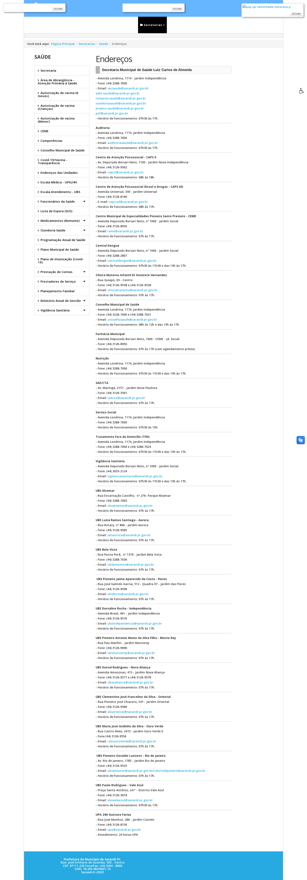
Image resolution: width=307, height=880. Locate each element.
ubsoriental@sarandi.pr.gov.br (130, 712)
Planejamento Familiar (58, 291)
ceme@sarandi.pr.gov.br (125, 231)
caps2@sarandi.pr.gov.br (126, 172)
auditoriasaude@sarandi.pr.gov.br (133, 143)
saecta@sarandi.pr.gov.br (126, 398)
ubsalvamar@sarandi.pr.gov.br (130, 506)
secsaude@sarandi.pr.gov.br (128, 88)
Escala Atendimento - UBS (60, 192)
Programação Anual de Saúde (63, 240)
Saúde (103, 44)
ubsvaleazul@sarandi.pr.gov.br (130, 800)
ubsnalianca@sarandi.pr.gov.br (130, 682)
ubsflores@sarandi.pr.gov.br (128, 594)
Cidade (178, 25)
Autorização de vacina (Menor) (56, 119)
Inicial (85, 25)
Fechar (58, 8)
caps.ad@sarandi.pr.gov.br (128, 202)
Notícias (105, 25)
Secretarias (152, 25)
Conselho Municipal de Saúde (63, 150)
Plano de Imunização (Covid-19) (61, 260)
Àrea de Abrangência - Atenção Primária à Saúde (57, 81)
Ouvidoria (202, 25)
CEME (44, 131)
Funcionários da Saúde (58, 201)
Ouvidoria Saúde (53, 230)
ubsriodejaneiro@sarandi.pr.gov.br (180, 771)
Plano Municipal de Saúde (60, 249)
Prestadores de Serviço (58, 281)
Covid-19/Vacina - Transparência (52, 161)
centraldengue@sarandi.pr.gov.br (132, 261)
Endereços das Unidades (59, 172)
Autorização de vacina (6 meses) (58, 94)
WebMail (225, 25)
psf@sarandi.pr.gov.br (112, 113)
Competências (51, 140)
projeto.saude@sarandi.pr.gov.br (120, 108)
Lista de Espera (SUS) (56, 211)
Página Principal (63, 44)
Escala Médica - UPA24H (59, 182)
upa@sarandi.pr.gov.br (124, 830)
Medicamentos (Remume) (60, 220)
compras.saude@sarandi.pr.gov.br (121, 98)
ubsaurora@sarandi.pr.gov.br (129, 535)
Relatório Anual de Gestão (61, 300)
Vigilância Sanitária (55, 310)
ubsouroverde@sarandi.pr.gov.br (132, 741)
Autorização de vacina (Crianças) (56, 107)
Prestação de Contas (56, 272)
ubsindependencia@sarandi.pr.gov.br (135, 623)
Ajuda (258, 25)
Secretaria (48, 70)
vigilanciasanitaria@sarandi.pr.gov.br (135, 476)
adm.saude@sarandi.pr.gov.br (118, 93)
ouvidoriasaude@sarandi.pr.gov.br (121, 103)
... (241, 25)
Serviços (126, 25)
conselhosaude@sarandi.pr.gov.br (132, 319)
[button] (303, 92)
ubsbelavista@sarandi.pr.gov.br (131, 564)
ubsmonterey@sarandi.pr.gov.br (131, 653)
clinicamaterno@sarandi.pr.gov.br (132, 290)
